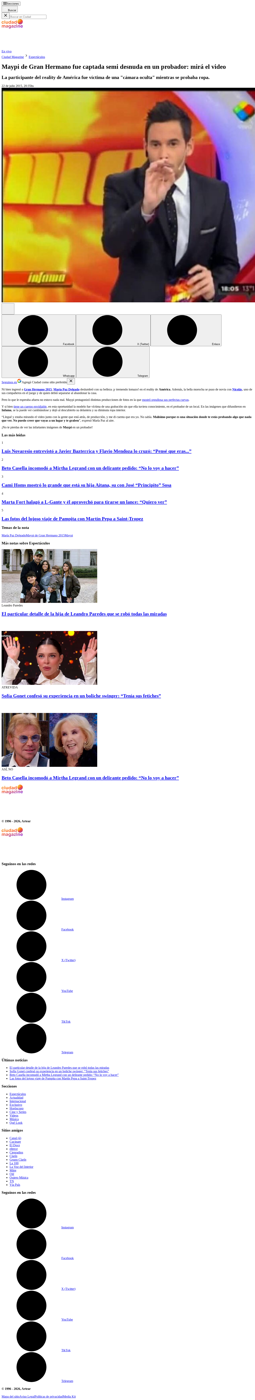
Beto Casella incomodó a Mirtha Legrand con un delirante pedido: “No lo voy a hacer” (90, 468)
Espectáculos (37, 57)
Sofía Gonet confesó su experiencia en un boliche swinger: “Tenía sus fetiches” (81, 695)
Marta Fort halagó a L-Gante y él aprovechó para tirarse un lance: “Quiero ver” (84, 502)
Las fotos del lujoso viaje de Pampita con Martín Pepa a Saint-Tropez (72, 518)
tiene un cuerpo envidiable (30, 406)
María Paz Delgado (14, 535)
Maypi (69, 535)
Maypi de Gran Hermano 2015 (45, 535)
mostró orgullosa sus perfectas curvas (165, 399)
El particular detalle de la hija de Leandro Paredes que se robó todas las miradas (84, 613)
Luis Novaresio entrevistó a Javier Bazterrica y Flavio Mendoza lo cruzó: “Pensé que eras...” (96, 451)
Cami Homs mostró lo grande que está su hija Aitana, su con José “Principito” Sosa (86, 485)
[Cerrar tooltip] (71, 381)
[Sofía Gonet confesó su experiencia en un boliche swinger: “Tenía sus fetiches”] (127, 653)
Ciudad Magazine (13, 57)
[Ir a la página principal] (31, 47)
